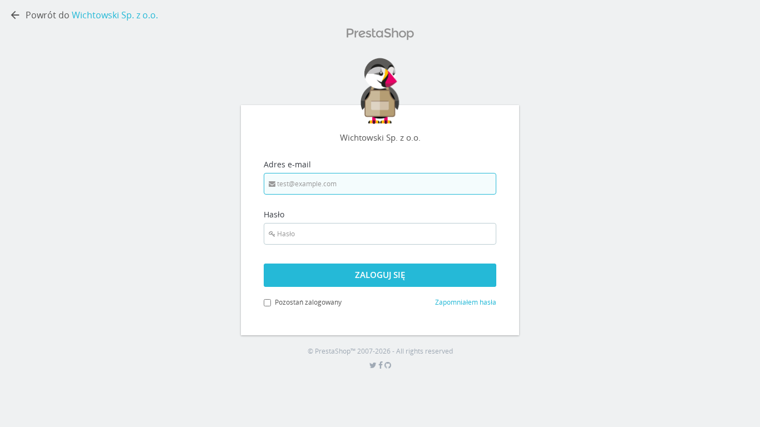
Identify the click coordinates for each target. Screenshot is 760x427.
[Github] (387, 365)
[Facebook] (381, 365)
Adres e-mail (287, 164)
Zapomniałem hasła (465, 302)
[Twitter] (373, 365)
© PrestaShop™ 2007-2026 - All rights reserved (380, 351)
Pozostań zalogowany (308, 302)
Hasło (274, 214)
